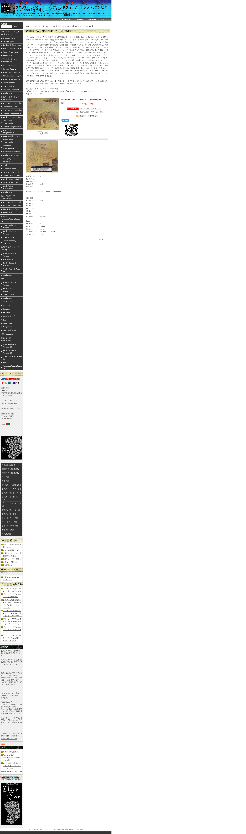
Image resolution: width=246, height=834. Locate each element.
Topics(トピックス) (9, 540)
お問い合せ (92, 19)
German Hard (8, 42)
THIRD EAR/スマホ (10, 752)
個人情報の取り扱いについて (39, 829)
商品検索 (4, 24)
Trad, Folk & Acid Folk (11, 270)
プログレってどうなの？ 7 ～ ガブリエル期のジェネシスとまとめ (12, 637)
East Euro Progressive (8, 122)
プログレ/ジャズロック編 (11, 489)
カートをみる (65, 19)
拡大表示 (45, 133)
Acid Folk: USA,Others (8, 187)
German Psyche (9, 69)
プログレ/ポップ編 (9, 514)
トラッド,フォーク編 (10, 518)
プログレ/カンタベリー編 (11, 493)
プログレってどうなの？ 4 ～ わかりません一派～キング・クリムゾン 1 (12, 613)
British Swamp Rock (12, 206)
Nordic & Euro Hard (12, 45)
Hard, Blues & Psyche (9, 232)
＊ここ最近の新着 (8, 465)
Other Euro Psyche (11, 72)
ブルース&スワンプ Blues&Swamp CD (9, 197)
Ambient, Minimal (11, 90)
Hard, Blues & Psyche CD (9, 351)
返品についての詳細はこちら (90, 109)
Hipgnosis (7, 327)
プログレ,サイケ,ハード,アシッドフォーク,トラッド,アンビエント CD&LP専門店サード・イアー (61, 8)
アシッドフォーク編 (9, 522)
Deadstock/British (11, 152)
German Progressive (12, 114)
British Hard (9, 38)
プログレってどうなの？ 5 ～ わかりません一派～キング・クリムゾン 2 (12, 621)
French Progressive (12, 127)
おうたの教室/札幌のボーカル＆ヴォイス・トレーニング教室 (12, 765)
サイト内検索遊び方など (12, 550)
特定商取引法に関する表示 (63, 829)
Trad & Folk (8, 237)
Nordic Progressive (12, 117)
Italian (6, 309)
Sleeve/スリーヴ (7, 316)
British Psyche (10, 65)
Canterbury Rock (10, 107)
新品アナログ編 (8, 530)
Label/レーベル (7, 302)
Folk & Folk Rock (11, 172)
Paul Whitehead (10, 330)
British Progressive (12, 103)
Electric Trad (9, 169)
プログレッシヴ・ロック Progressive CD (11, 98)
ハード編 (5, 477)
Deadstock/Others (11, 155)
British (6, 305)
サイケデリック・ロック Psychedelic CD (11, 60)
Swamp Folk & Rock (11, 176)
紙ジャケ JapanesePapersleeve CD (10, 218)
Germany (6, 312)
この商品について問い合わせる (91, 112)
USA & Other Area (11, 209)
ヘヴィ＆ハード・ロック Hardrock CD (11, 33)
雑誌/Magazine (7, 334)
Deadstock (7, 55)
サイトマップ (106, 19)
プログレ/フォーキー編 (11, 510)
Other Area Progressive (8, 141)
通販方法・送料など (10, 562)
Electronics (8, 86)
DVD (2, 279)
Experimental (9, 83)
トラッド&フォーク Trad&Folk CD (9, 160)
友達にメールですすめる (88, 116)
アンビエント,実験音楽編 (11, 485)
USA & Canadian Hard (12, 48)
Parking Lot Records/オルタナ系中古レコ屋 (12, 757)
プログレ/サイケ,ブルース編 (11, 498)
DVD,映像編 (6, 534)
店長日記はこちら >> (9, 739)
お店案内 (79, 829)
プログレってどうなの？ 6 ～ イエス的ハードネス (12, 629)
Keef (5, 320)
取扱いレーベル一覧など (12, 559)
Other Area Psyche (11, 79)
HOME (28, 26)
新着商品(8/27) (9, 565)
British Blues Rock (12, 202)
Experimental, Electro (9, 242)
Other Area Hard (10, 52)
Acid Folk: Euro (10, 183)
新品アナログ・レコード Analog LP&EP (11, 248)
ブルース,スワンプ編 (10, 526)
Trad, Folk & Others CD (12, 357)
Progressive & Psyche (9, 226)
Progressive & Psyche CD (9, 345)
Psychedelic (8, 259)
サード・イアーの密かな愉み (12, 584)
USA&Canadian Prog (11, 136)
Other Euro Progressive (8, 131)
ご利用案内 (79, 19)
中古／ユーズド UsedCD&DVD (7, 339)
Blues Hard (88, 26)
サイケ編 (5, 481)
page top (104, 239)
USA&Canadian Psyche (12, 76)
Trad (5, 165)
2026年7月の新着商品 (10, 473)
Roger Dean (8, 323)
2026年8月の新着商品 (10, 469)
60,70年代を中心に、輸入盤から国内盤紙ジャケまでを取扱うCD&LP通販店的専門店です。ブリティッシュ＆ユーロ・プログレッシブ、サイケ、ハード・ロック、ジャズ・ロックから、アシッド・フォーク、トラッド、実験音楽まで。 (55, 14)
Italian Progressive (12, 110)
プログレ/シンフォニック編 (11, 504)
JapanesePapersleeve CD (12, 367)
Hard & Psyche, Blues (10, 290)
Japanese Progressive (8, 147)
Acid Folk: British (12, 179)
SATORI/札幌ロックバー (12, 772)
